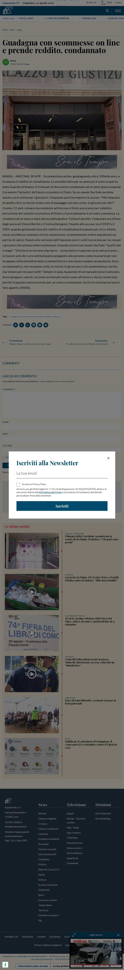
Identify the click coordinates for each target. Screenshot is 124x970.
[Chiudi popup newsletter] (108, 458)
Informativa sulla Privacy (50, 492)
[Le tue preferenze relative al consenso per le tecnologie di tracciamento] (5, 965)
